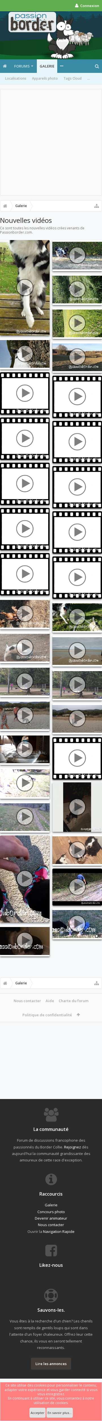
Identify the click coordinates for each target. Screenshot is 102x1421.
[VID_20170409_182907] (77, 617)
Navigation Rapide (59, 1231)
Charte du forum (73, 1000)
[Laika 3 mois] (25, 647)
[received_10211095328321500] (77, 357)
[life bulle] (25, 749)
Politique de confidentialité (47, 1014)
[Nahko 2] (25, 574)
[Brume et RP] (25, 438)
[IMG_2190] (25, 681)
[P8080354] (25, 715)
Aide (50, 1000)
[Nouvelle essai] (77, 577)
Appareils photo (45, 78)
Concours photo (51, 1211)
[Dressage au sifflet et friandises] (25, 817)
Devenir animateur (51, 1218)
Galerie (47, 66)
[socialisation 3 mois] (25, 484)
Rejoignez (72, 1147)
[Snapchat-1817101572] (25, 288)
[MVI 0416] (77, 887)
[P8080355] (77, 718)
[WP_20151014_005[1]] (25, 783)
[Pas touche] (77, 397)
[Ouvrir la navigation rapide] (97, 206)
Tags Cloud (72, 78)
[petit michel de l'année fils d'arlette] (25, 613)
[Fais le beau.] (77, 758)
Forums (22, 66)
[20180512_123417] (25, 353)
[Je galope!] (77, 532)
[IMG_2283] (77, 289)
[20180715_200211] (77, 255)
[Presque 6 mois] (25, 393)
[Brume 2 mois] (25, 529)
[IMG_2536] (77, 850)
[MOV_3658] (77, 651)
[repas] (77, 487)
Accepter (37, 1413)
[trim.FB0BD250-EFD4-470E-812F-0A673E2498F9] (77, 807)
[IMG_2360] (77, 323)
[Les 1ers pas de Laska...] (25, 878)
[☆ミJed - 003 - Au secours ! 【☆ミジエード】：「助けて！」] (25, 940)
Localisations (15, 78)
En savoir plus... (60, 1413)
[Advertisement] (51, 142)
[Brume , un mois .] (77, 442)
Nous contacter (27, 1000)
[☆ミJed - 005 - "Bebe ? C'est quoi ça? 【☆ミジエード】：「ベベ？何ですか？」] (77, 923)
